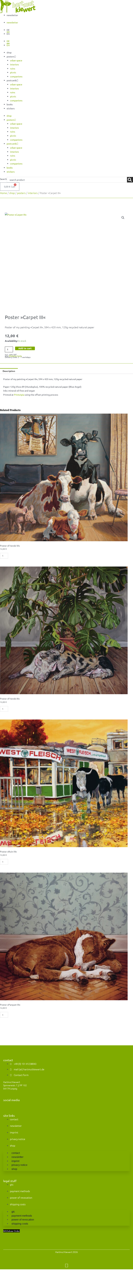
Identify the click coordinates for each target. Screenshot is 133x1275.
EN (8, 33)
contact (14, 1119)
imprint (14, 1132)
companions (16, 76)
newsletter (12, 15)
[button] (123, 218)
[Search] (130, 179)
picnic (13, 72)
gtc (11, 1184)
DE (8, 29)
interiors (14, 64)
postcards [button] (12, 80)
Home (3, 193)
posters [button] (10, 56)
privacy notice (17, 1139)
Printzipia (19, 394)
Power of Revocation (21, 1197)
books (10, 104)
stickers (11, 108)
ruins (12, 68)
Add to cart (25, 348)
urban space (16, 60)
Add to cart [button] (20, 555)
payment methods (20, 1191)
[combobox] (67, 179)
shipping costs (17, 1204)
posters (21, 193)
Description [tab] (9, 370)
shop (9, 52)
